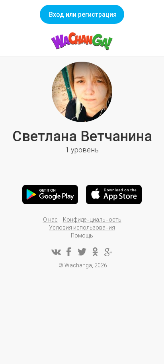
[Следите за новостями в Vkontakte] (56, 252)
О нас (50, 219)
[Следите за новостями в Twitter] (82, 252)
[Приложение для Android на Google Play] (50, 194)
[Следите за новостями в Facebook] (69, 252)
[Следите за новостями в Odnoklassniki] (95, 252)
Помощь (82, 235)
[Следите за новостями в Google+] (108, 252)
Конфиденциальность (92, 219)
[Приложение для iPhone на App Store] (114, 194)
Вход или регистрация (83, 14)
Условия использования (82, 227)
